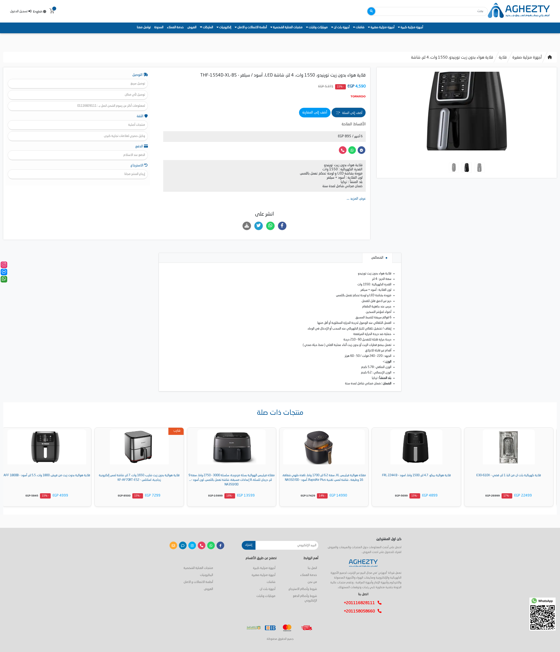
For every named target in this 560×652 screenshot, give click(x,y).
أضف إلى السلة (351, 113)
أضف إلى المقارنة (314, 112)
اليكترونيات (206, 575)
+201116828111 (361, 603)
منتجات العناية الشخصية (287, 27)
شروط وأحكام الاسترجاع (303, 589)
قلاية (503, 57)
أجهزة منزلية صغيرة (382, 27)
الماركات (207, 27)
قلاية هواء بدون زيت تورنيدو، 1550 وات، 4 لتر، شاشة (452, 57)
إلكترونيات (225, 27)
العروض (191, 27)
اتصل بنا (312, 568)
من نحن (312, 582)
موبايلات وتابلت (318, 27)
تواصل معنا (144, 27)
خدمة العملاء (175, 27)
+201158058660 (361, 611)
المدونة (158, 27)
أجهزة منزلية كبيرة (411, 27)
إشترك (248, 544)
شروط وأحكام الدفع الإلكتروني (305, 598)
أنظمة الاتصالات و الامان (252, 27)
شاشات (359, 27)
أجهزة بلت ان (341, 27)
